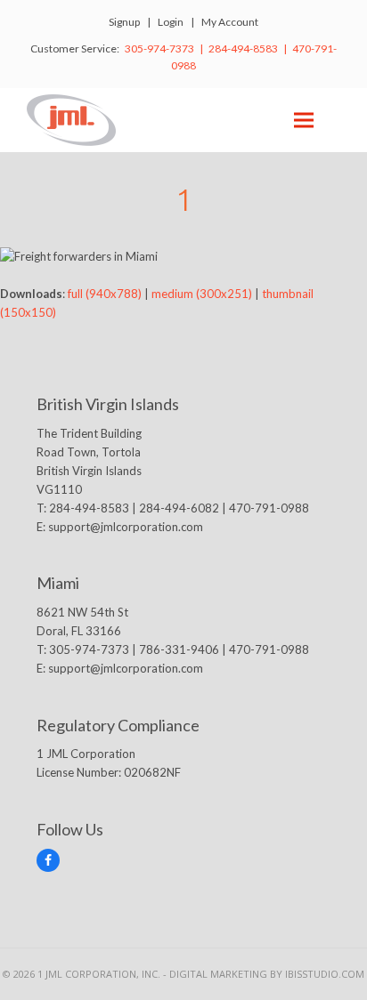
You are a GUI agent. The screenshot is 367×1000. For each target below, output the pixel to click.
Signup (124, 21)
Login (171, 21)
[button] (304, 119)
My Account (229, 21)
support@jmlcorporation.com (125, 527)
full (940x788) (105, 293)
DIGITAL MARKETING (219, 973)
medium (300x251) (201, 293)
